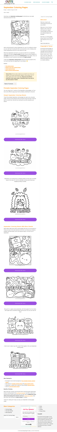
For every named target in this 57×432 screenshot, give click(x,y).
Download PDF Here (20, 139)
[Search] (51, 17)
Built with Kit (28, 424)
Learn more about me (44, 43)
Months (8, 12)
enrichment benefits (21, 393)
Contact (41, 409)
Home (5, 12)
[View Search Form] (52, 2)
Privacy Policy (42, 411)
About (40, 407)
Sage (5, 9)
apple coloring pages (28, 383)
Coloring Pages (27, 2)
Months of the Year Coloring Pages (13, 67)
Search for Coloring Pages (9, 415)
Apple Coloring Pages (10, 68)
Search (17, 417)
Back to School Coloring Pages (12, 70)
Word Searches (36, 2)
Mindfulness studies (28, 395)
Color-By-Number (45, 2)
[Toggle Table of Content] (15, 84)
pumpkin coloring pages (17, 383)
